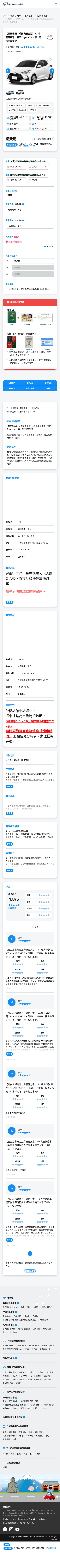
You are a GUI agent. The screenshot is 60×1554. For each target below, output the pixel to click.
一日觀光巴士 (32, 1372)
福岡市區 (36, 1329)
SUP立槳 (24, 1376)
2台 (7, 267)
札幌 (16, 1307)
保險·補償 (38, 1432)
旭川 (28, 1307)
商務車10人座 (45, 1349)
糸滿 (22, 1408)
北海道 (5, 1454)
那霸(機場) (7, 1316)
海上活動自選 (36, 1376)
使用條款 (32, 1519)
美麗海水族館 (49, 1405)
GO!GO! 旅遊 (8, 16)
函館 (22, 1307)
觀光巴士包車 (8, 1383)
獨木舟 (15, 1376)
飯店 (30, 1537)
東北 (12, 1454)
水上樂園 (6, 1380)
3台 (7, 274)
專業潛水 (6, 1376)
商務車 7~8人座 (48, 1346)
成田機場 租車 (41, 16)
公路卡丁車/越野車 (34, 1380)
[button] (8, 70)
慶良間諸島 (13, 1401)
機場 (14, 1439)
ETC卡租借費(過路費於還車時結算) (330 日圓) (29, 289)
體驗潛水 (12, 1372)
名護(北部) (17, 1316)
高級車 (34, 1349)
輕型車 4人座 (34, 1346)
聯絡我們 (42, 1519)
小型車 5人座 (21, 1346)
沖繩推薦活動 (9, 1397)
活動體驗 (26, 1537)
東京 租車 (28, 16)
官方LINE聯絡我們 (9, 1523)
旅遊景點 (22, 1432)
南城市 (29, 1408)
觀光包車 (50, 1372)
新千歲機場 (7, 1307)
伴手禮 (20, 1436)
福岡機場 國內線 (9, 1329)
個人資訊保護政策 (19, 1519)
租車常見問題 (9, 1358)
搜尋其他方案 (29, 146)
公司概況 (6, 1519)
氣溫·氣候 (6, 1439)
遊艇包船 (47, 1380)
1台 (7, 261)
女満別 (36, 1307)
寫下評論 (29, 1271)
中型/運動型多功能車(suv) (12, 1349)
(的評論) (40, 47)
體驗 (47, 1436)
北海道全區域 (47, 1307)
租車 (19, 16)
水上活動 (29, 1436)
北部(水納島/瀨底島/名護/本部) (14, 1405)
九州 (31, 1454)
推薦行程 (39, 1436)
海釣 (42, 1372)
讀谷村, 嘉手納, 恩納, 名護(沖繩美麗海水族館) (20, 1320)
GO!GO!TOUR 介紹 (27, 1523)
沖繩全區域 (44, 1320)
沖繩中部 (6, 1408)
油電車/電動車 (8, 1346)
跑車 (27, 1349)
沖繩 (38, 1454)
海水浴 (21, 1380)
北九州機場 (47, 1329)
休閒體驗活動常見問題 (12, 1417)
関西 (25, 1454)
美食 (4, 1432)
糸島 (4, 1332)
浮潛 (4, 1372)
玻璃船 (18, 1383)
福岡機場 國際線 (24, 1329)
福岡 (37, 1408)
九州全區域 (13, 1332)
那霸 (4, 1401)
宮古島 (27, 1316)
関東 (19, 1454)
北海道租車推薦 (9, 1303)
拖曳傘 (21, 1372)
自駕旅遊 (12, 1432)
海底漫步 (47, 1376)
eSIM (5, 1467)
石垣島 (35, 1316)
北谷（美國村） (34, 1405)
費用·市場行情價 (9, 1436)
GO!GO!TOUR (46, 1537)
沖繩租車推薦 (9, 1312)
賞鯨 (14, 1380)
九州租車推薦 (9, 1324)
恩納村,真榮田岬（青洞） (30, 1401)
